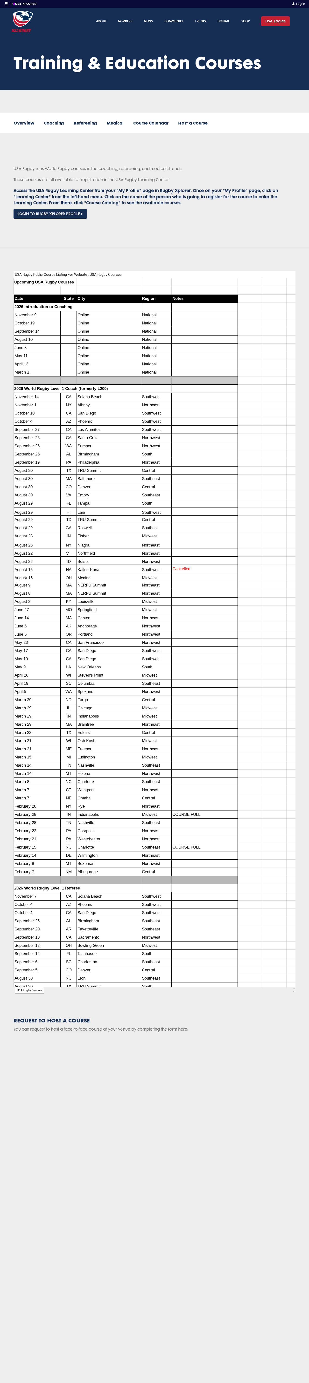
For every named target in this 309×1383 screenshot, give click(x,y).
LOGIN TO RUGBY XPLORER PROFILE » (50, 213)
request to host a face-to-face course (66, 1029)
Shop (245, 21)
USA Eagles (275, 21)
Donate (224, 21)
